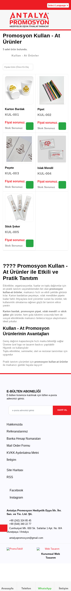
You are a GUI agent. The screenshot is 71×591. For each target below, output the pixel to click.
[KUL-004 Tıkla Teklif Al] (62, 185)
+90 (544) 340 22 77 (20, 523)
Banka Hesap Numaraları (24, 438)
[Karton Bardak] (19, 90)
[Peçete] (19, 149)
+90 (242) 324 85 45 (20, 520)
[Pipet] (51, 90)
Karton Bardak (14, 109)
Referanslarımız (17, 431)
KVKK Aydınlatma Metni (23, 452)
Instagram (16, 497)
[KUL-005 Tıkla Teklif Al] (30, 243)
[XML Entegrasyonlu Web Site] (20, 549)
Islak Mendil (45, 168)
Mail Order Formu (18, 445)
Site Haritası (15, 470)
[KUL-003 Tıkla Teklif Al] (30, 185)
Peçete (9, 167)
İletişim (11, 459)
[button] (63, 21)
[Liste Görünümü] (43, 66)
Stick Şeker (12, 226)
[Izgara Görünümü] (37, 66)
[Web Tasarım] (50, 549)
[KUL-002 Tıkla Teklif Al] (62, 126)
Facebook (16, 490)
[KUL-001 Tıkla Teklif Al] (30, 126)
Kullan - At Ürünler (25, 55)
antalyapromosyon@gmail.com (26, 538)
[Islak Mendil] (51, 149)
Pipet (40, 109)
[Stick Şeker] (19, 207)
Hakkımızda (15, 424)
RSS (10, 477)
